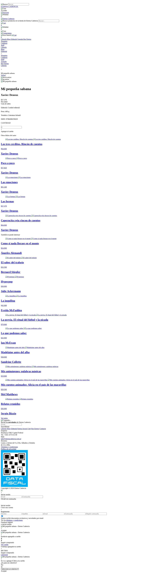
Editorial (14, 39)
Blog (9, 39)
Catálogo (4, 43)
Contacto (42, 429)
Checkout (4, 555)
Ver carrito (4, 545)
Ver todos (4, 418)
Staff (2, 45)
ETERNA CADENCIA (9, 6)
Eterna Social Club (24, 429)
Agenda (20, 39)
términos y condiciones (14, 520)
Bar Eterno (27, 39)
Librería (4, 39)
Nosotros (4, 41)
